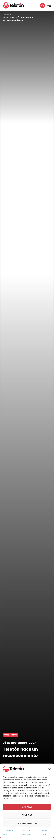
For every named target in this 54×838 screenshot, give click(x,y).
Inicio (5, 17)
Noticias (13, 17)
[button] (49, 769)
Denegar (27, 815)
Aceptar (27, 807)
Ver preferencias (27, 823)
